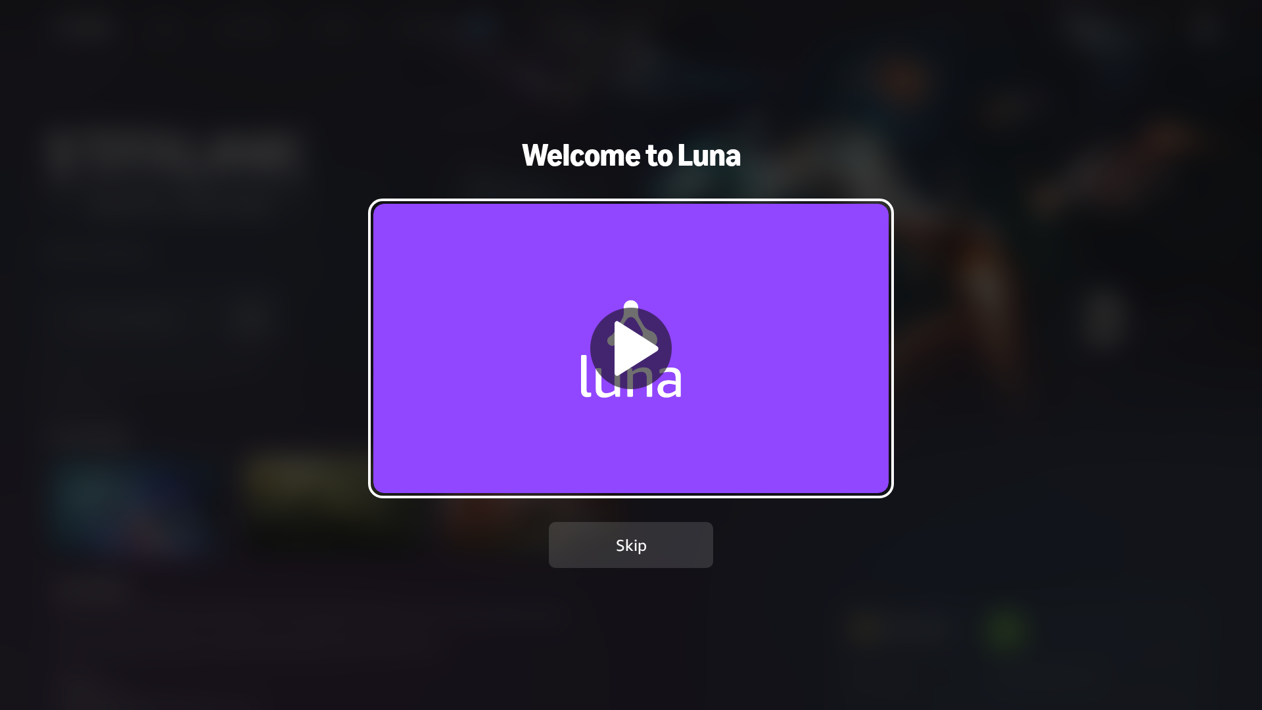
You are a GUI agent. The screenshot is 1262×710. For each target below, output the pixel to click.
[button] (631, 348)
